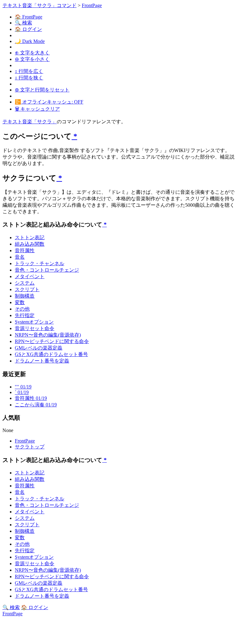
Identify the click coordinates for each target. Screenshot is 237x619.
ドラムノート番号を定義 (42, 360)
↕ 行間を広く (29, 71)
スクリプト (27, 289)
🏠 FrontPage (28, 16)
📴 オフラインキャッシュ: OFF (49, 101)
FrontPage (92, 5)
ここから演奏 (36, 404)
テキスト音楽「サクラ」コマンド (39, 5)
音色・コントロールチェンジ (47, 270)
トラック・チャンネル (39, 263)
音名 (20, 257)
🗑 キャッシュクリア (37, 109)
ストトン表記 (29, 237)
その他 (22, 309)
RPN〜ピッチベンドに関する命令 (52, 341)
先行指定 (25, 315)
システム (25, 283)
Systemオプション (34, 321)
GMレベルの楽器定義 (38, 347)
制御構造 (25, 296)
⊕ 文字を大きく (32, 52)
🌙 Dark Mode (30, 41)
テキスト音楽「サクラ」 (29, 121)
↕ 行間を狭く (29, 77)
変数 (20, 302)
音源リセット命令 (34, 328)
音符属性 (25, 250)
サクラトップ (29, 446)
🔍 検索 (23, 22)
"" (23, 386)
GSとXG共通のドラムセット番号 (51, 354)
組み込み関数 (29, 244)
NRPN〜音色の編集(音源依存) (48, 334)
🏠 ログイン (28, 29)
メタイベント (29, 276)
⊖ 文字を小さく (32, 59)
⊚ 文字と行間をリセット (42, 89)
